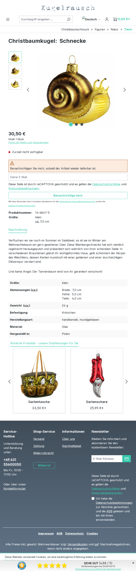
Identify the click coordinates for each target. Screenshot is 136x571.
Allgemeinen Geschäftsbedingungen (77, 201)
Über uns (68, 439)
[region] (68, 89)
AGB (109, 511)
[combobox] (42, 19)
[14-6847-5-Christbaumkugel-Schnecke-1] (76, 89)
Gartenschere (96, 402)
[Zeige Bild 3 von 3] (81, 124)
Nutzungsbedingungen (23, 188)
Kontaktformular (15, 488)
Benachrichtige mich (68, 195)
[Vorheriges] (28, 89)
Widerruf (44, 465)
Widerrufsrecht (43, 453)
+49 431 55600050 (12, 462)
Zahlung (38, 446)
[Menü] (8, 19)
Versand (38, 439)
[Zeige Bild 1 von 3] (70, 124)
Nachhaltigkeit (71, 446)
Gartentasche (39, 402)
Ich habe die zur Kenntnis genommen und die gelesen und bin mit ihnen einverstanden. (114, 509)
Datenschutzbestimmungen (21, 205)
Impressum (46, 533)
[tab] (17, 230)
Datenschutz (74, 533)
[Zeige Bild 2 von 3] (76, 124)
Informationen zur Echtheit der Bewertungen (98, 569)
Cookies (92, 533)
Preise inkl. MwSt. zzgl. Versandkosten (28, 142)
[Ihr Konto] (107, 19)
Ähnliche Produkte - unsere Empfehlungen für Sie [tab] (44, 343)
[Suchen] (68, 19)
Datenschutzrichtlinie (106, 184)
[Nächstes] (124, 89)
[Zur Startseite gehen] (68, 7)
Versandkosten (78, 544)
